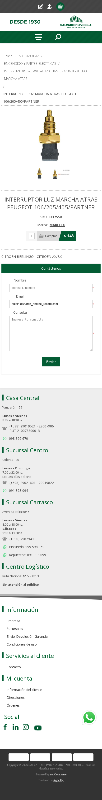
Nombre (20, 280)
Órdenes (13, 705)
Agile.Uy (58, 780)
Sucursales (15, 628)
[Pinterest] (16, 727)
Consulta (20, 313)
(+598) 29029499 (22, 539)
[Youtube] (38, 728)
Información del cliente (24, 689)
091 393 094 (18, 490)
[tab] (50, 268)
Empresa (13, 621)
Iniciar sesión (51, 6)
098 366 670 (18, 438)
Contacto (14, 667)
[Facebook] (6, 727)
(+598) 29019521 (22, 426)
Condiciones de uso (22, 644)
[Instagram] (26, 727)
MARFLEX (57, 225)
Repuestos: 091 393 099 (27, 555)
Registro (42, 6)
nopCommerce (58, 774)
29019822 (46, 482)
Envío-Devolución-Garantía (27, 636)
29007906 (46, 426)
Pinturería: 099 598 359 (26, 547)
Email (20, 297)
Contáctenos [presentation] (51, 268)
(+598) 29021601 (22, 482)
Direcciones (16, 697)
